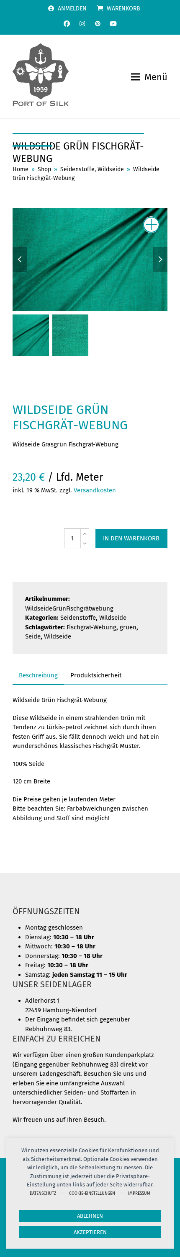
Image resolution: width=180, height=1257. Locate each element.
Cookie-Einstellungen (92, 1193)
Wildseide (112, 617)
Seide (33, 636)
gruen (128, 627)
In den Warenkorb (131, 538)
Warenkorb (123, 8)
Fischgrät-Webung (91, 627)
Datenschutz (43, 1193)
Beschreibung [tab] (38, 675)
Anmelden (72, 8)
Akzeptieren (90, 1232)
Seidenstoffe (78, 617)
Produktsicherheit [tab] (95, 675)
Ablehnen (90, 1216)
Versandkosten (95, 490)
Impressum (139, 1193)
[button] (149, 77)
